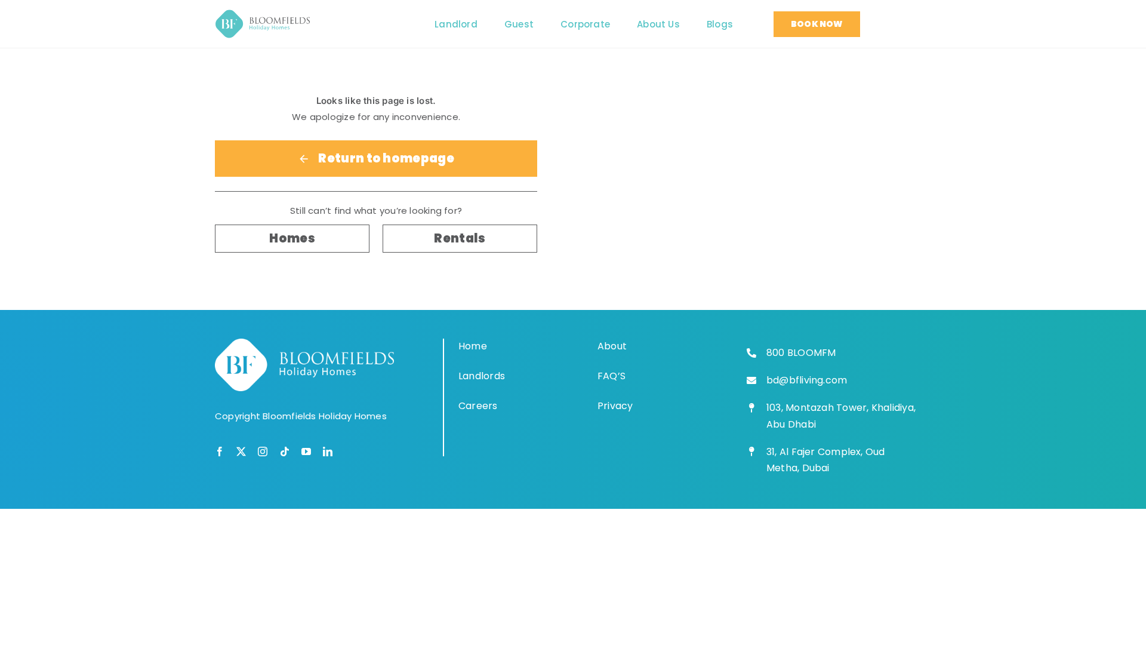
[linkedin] (327, 451)
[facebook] (219, 451)
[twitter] (241, 451)
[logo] (262, 14)
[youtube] (306, 451)
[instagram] (262, 451)
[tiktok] (284, 451)
